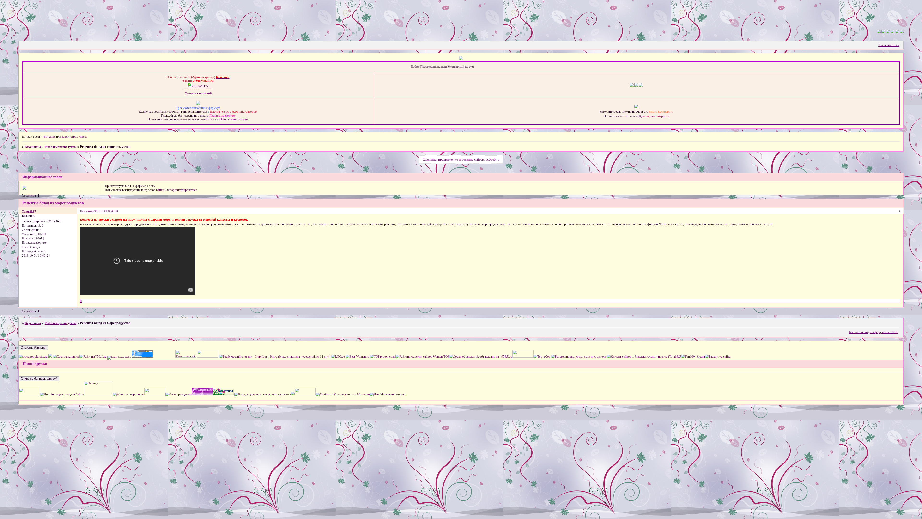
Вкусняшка (33, 146)
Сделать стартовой (198, 93)
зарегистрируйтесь (74, 136)
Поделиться (87, 211)
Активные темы (888, 45)
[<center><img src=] (29, 394)
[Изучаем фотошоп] (154, 394)
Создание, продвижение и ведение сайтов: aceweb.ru (461, 159)
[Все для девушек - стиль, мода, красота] (262, 394)
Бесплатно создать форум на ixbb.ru (873, 332)
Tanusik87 (29, 211)
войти (160, 190)
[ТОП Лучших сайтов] (50, 356)
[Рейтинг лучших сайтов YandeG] (119, 357)
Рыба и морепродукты (60, 146)
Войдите (49, 136)
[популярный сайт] (33, 356)
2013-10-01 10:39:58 (106, 211)
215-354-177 (200, 86)
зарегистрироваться (183, 190)
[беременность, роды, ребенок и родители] (578, 356)
